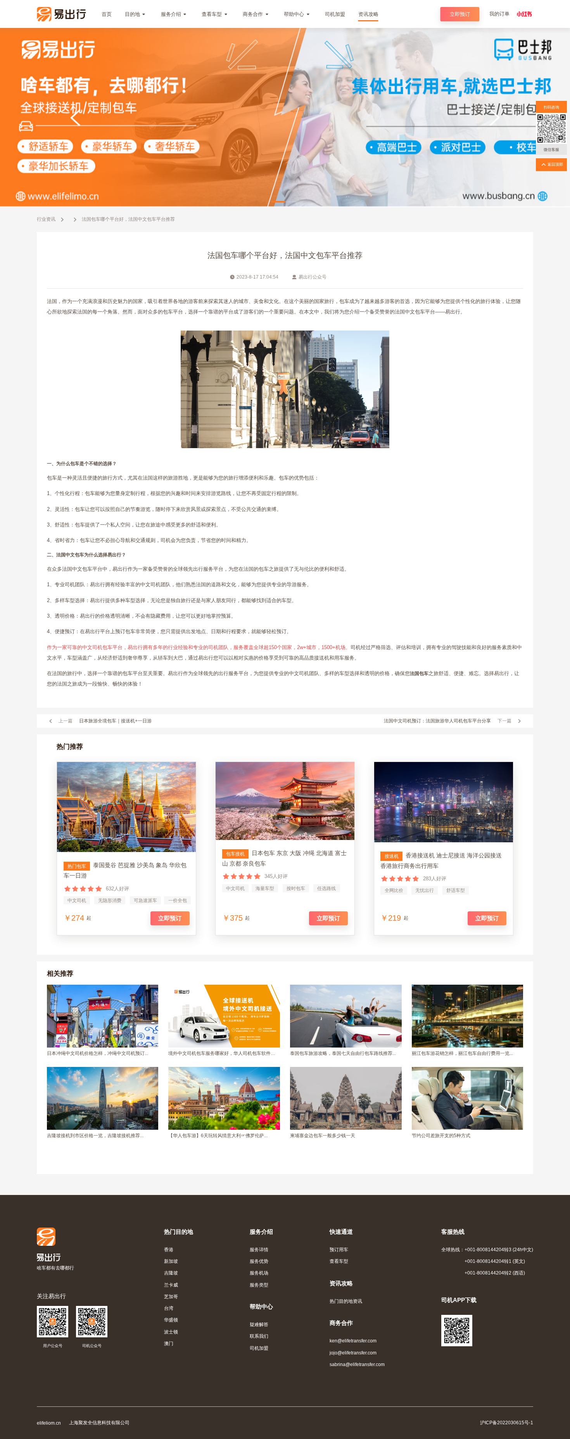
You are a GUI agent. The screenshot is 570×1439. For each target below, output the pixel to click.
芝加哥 (171, 1296)
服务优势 (259, 1261)
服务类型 (259, 1284)
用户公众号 (52, 1346)
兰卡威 (171, 1284)
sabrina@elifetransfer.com (357, 1364)
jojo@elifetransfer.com (353, 1352)
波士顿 (171, 1331)
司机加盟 (259, 1348)
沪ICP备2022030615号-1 (506, 1422)
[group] (285, 117)
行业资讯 (46, 219)
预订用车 (339, 1249)
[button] (278, 201)
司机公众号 (92, 1346)
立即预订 (460, 14)
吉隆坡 (171, 1272)
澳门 (168, 1343)
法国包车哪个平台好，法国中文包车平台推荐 (128, 219)
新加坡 (171, 1261)
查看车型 (339, 1261)
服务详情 (259, 1249)
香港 (168, 1249)
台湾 (168, 1308)
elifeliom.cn (49, 1422)
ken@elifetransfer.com (353, 1340)
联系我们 (259, 1336)
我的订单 (499, 14)
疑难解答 (259, 1324)
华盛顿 (171, 1319)
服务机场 (259, 1272)
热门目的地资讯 (346, 1301)
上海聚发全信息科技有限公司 (99, 1422)
